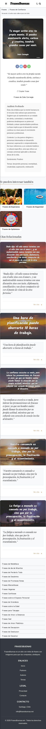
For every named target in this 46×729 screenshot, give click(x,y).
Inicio (23, 666)
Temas (23, 680)
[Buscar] (40, 3)
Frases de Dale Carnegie (23, 97)
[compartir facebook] (17, 66)
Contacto (23, 695)
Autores (23, 675)
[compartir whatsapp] (29, 66)
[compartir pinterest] (25, 66)
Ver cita (36, 304)
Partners (23, 670)
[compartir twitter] (21, 66)
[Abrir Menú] (6, 3)
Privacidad (23, 691)
